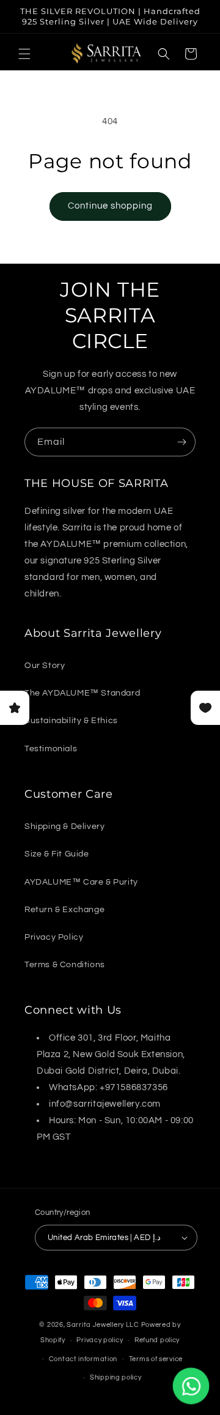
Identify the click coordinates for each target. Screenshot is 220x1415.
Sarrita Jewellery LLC (103, 1324)
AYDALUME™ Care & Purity (81, 882)
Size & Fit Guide (56, 854)
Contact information (83, 1359)
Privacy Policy (53, 937)
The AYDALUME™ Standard (82, 693)
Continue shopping (110, 205)
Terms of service (156, 1359)
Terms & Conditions (64, 964)
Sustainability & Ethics (71, 720)
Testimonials (50, 749)
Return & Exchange (64, 909)
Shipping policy (116, 1377)
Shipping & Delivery (64, 826)
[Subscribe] (181, 442)
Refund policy (157, 1340)
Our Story (44, 665)
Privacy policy (99, 1340)
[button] (24, 53)
